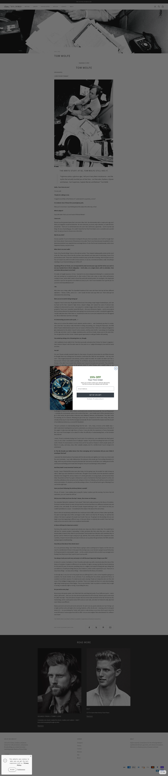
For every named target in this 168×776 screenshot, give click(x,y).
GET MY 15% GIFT (95, 395)
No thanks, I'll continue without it (95, 399)
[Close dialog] (115, 368)
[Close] (31, 756)
